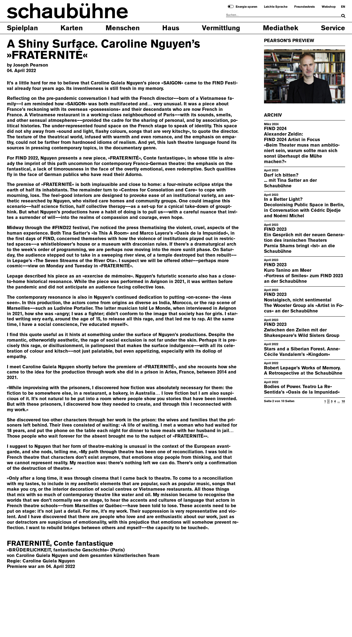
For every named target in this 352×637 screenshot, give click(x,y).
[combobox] (283, 15)
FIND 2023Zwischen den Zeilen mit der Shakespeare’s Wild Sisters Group (301, 329)
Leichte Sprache (275, 7)
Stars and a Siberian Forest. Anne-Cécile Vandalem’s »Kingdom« (302, 351)
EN (343, 7)
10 (343, 401)
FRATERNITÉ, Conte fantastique (60, 543)
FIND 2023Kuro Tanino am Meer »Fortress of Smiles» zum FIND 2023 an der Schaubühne (303, 273)
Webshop (329, 7)
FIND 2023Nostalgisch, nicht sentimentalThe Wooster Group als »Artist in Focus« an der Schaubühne (303, 302)
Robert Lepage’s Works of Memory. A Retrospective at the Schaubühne (303, 370)
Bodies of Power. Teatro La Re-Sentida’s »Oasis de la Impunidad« (302, 389)
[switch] (231, 6)
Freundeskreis (304, 7)
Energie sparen (246, 7)
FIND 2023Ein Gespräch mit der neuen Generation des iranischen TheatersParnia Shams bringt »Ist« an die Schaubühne (304, 240)
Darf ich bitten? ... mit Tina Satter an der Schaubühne (290, 180)
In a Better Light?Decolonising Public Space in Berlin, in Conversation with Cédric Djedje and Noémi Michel (304, 207)
